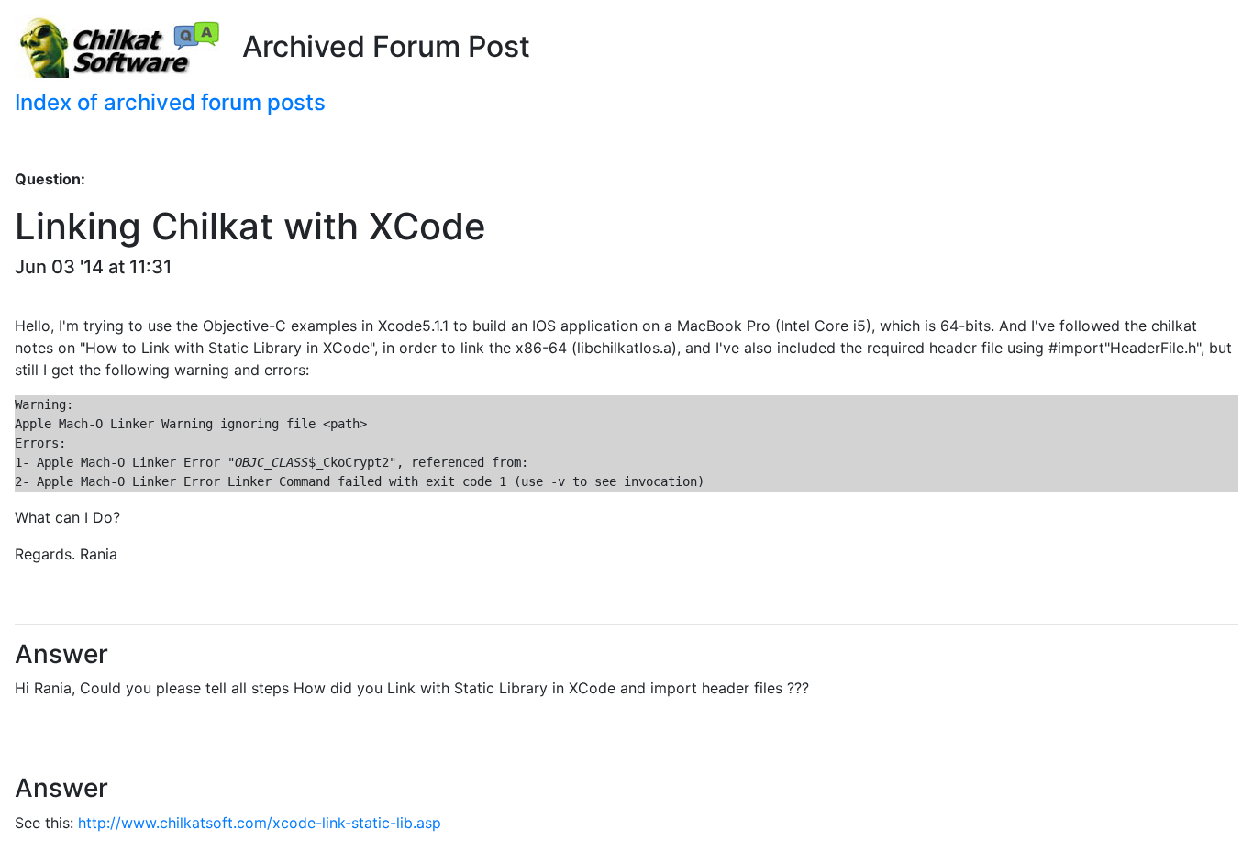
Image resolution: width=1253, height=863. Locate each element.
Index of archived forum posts (170, 102)
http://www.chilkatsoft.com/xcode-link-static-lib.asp (259, 822)
